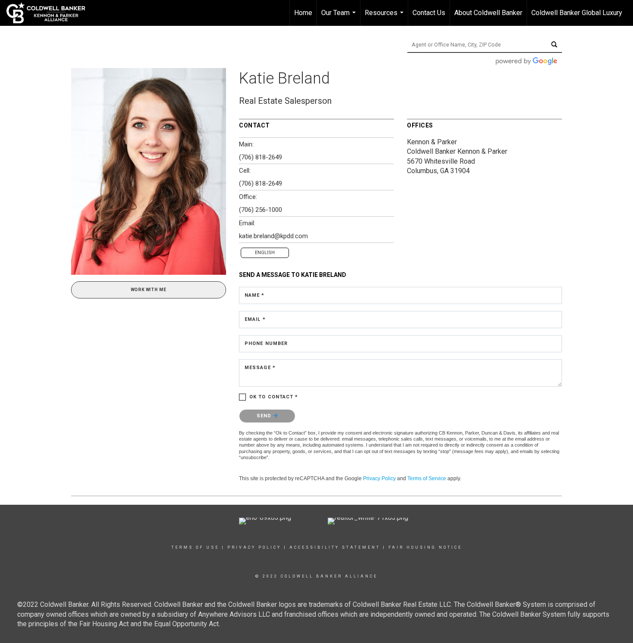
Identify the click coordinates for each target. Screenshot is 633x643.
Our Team (339, 17)
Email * (255, 319)
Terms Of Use (195, 547)
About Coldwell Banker (488, 13)
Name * (255, 295)
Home (303, 13)
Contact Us (429, 13)
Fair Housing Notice (425, 547)
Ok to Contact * (273, 397)
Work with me (149, 289)
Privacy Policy (379, 478)
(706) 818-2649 (260, 157)
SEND (265, 416)
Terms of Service (426, 478)
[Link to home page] (50, 13)
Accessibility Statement (334, 547)
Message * (260, 367)
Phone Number (266, 343)
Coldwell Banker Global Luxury (576, 13)
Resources (385, 17)
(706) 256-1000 (260, 210)
